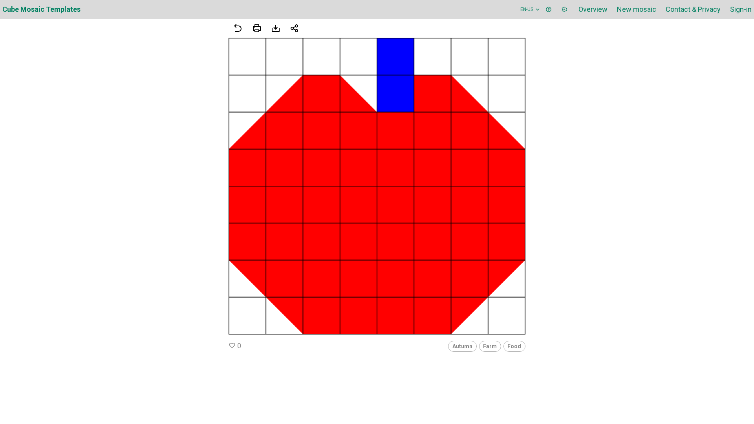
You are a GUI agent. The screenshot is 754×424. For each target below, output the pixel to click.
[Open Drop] (564, 9)
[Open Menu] (256, 28)
